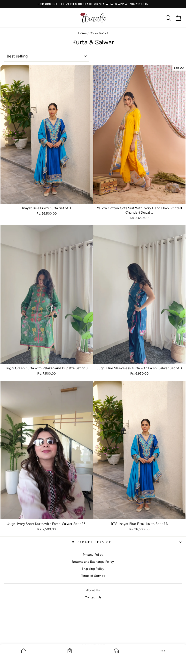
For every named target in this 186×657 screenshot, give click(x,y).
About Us (93, 590)
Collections (98, 33)
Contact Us (93, 597)
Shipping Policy (93, 568)
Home (82, 33)
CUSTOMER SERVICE (92, 542)
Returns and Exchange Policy (93, 561)
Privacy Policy (93, 554)
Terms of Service (93, 575)
